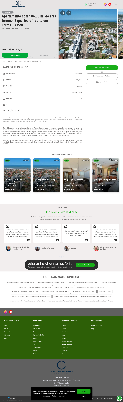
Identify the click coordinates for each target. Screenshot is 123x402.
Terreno (8, 80)
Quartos (8, 92)
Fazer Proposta (43, 55)
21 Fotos (67, 55)
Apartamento (78, 73)
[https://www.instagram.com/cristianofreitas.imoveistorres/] (105, 4)
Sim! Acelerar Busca (85, 265)
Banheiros (9, 98)
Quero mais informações (101, 68)
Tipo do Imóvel (10, 73)
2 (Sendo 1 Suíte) (77, 92)
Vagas (8, 105)
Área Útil (9, 86)
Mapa (80, 55)
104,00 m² (79, 80)
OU (102, 72)
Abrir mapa (77, 380)
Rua (91, 55)
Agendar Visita (15, 55)
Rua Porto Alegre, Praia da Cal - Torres (15, 29)
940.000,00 (17, 49)
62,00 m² (79, 86)
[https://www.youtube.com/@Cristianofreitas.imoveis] (109, 4)
